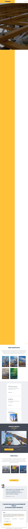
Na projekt (9, 449)
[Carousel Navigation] (14, 476)
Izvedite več (10, 405)
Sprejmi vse (7, 524)
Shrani (7, 521)
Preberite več (10, 392)
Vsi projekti (19, 449)
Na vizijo (14, 480)
